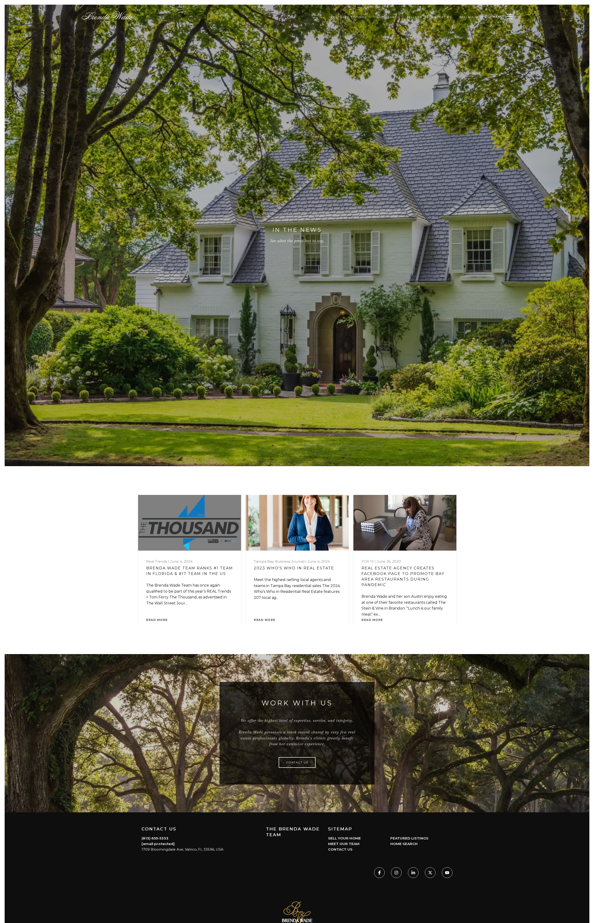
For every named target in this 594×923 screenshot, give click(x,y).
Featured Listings (349, 17)
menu (498, 16)
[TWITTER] (430, 872)
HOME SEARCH (404, 844)
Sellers (414, 17)
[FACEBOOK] (379, 872)
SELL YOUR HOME (344, 838)
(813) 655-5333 (471, 17)
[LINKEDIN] (413, 872)
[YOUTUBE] (447, 872)
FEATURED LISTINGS (409, 838)
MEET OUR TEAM (343, 844)
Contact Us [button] (297, 762)
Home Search (387, 17)
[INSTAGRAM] (396, 872)
